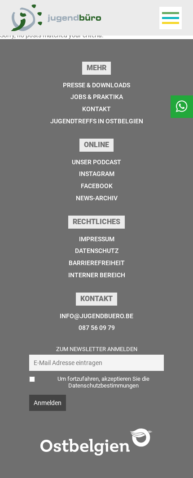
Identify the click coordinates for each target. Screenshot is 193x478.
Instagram (96, 173)
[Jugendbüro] (56, 18)
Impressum (96, 239)
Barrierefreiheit (97, 262)
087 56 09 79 (97, 327)
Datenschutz (96, 250)
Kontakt (96, 109)
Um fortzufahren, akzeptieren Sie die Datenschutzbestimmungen (103, 382)
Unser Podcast (96, 162)
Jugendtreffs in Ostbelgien (96, 121)
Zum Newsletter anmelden (96, 349)
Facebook (97, 185)
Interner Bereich (96, 275)
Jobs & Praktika (96, 96)
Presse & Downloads (96, 85)
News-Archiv (97, 198)
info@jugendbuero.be (96, 316)
